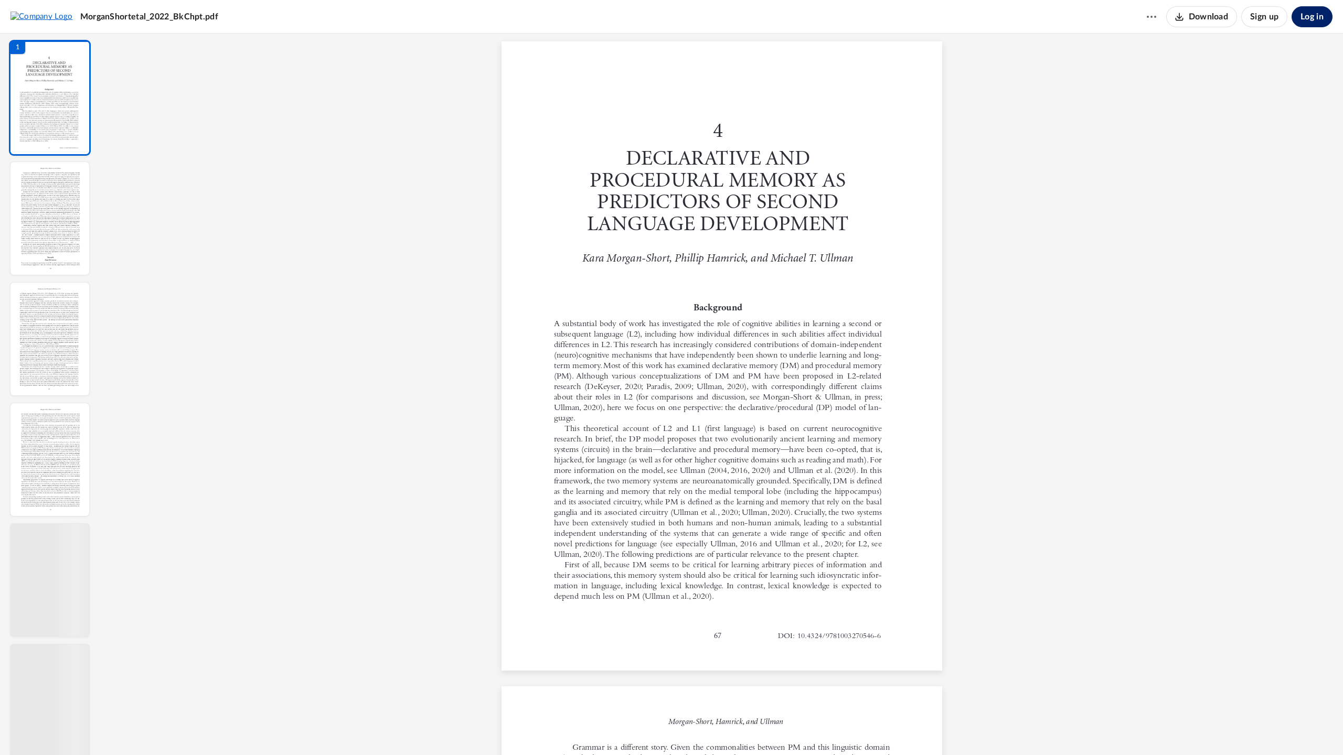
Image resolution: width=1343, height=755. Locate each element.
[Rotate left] (779, 729)
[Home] (41, 16)
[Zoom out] (723, 729)
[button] (49, 97)
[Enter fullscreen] (818, 729)
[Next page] (701, 729)
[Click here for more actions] (1151, 16)
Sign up (1264, 17)
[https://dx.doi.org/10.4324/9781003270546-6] (839, 635)
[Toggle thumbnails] (625, 729)
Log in (1312, 17)
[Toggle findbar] (644, 729)
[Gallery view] (799, 729)
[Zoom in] (758, 729)
